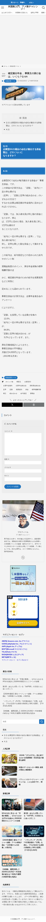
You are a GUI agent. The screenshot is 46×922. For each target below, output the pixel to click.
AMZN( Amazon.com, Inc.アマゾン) (15, 641)
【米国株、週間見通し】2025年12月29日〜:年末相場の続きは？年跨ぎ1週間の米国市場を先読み (22, 712)
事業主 (18, 382)
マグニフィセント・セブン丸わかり (15, 660)
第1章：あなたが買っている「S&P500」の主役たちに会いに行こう (23, 688)
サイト (6, 475)
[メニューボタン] (2, 7)
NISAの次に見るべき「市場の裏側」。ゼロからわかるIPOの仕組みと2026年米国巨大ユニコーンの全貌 (23, 680)
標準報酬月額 (36, 389)
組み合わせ (13, 393)
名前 (6, 459)
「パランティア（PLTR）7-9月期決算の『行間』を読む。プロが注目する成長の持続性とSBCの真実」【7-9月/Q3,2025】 (23, 703)
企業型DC (27, 382)
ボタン (31, 2)
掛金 (26, 389)
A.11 (8, 129)
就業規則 (19, 389)
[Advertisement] (23, 39)
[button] (12, 405)
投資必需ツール (10, 81)
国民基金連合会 (35, 386)
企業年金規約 (7, 386)
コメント (8, 431)
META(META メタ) (9, 657)
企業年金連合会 (21, 386)
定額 (11, 389)
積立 (4, 393)
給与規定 (24, 393)
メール (7, 467)
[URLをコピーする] (33, 405)
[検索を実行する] (41, 721)
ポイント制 (9, 382)
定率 (4, 389)
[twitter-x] (23, 557)
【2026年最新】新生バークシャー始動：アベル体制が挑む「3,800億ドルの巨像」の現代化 (23, 695)
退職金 (32, 393)
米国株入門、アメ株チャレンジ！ (23, 7)
